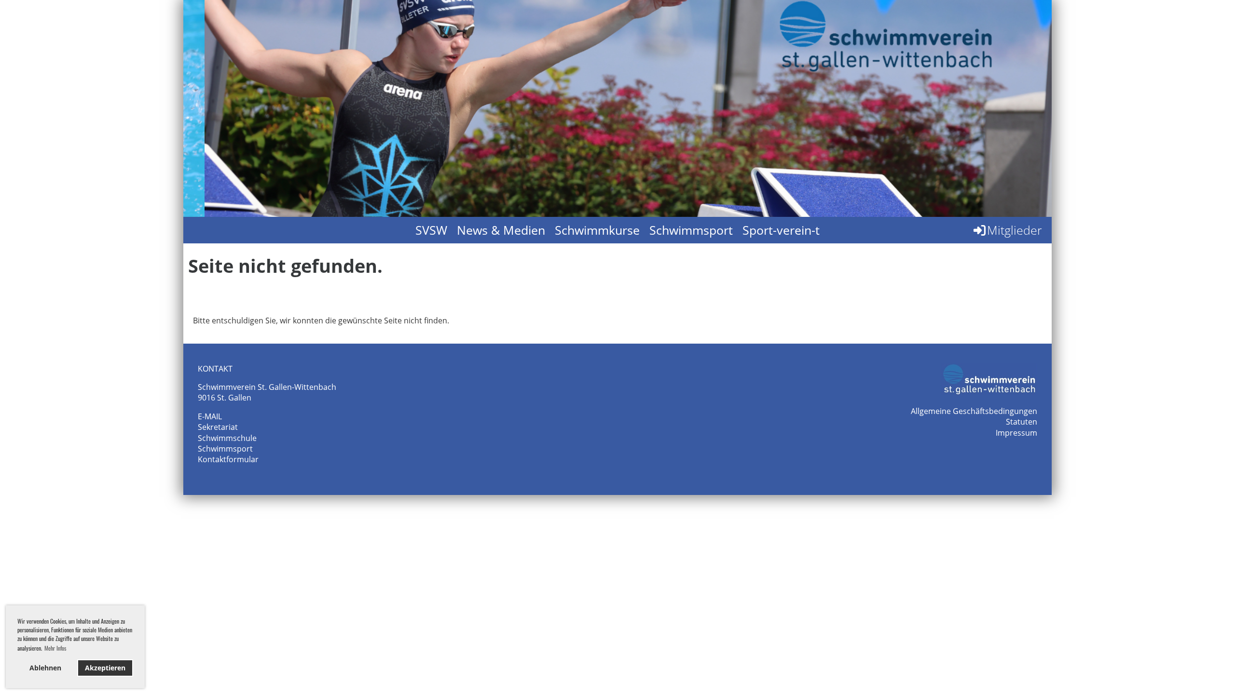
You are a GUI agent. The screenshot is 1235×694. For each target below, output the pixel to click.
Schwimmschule (227, 438)
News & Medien (501, 230)
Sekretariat (218, 427)
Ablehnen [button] (45, 667)
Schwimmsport (691, 230)
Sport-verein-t (781, 230)
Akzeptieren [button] (105, 667)
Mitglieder (1014, 230)
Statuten (1021, 421)
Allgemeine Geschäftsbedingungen (974, 411)
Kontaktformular (228, 459)
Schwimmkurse (597, 230)
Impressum (1016, 432)
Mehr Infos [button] (55, 648)
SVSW (431, 230)
